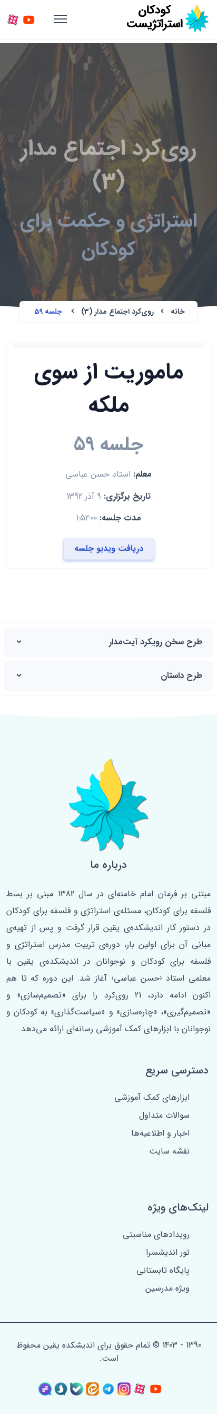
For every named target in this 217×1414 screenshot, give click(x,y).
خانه (177, 311)
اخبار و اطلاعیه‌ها (160, 1133)
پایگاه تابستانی (163, 1270)
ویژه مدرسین (167, 1288)
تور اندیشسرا (168, 1252)
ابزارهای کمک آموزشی (152, 1097)
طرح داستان (181, 675)
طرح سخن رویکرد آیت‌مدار (155, 641)
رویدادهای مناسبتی (156, 1234)
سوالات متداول (164, 1115)
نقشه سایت (169, 1151)
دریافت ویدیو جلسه (108, 548)
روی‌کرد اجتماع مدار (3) (116, 311)
